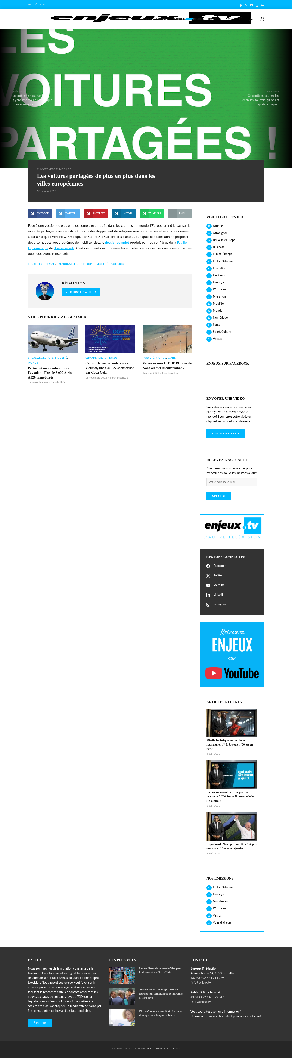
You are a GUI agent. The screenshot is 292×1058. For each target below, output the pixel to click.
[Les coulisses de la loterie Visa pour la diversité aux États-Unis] (122, 975)
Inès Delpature (170, 373)
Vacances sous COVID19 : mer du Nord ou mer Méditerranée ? (167, 365)
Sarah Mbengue (119, 377)
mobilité (102, 264)
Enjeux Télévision (156, 1048)
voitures (117, 264)
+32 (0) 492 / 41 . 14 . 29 (207, 978)
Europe (88, 264)
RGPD (176, 1048)
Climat (49, 264)
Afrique (178, 19)
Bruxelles (35, 264)
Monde (196, 19)
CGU (169, 1048)
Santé (172, 358)
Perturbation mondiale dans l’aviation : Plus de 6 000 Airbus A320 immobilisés (51, 372)
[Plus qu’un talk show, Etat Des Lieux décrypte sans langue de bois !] (122, 1017)
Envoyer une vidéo (225, 433)
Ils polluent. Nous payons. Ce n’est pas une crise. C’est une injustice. (231, 846)
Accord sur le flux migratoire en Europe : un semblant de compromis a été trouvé (161, 993)
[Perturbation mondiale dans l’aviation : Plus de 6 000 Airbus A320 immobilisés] (53, 339)
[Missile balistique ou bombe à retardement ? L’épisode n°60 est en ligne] (231, 723)
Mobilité (235, 19)
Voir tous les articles (81, 292)
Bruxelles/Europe (151, 19)
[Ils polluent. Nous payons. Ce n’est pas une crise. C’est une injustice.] (231, 826)
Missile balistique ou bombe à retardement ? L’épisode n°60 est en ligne (229, 744)
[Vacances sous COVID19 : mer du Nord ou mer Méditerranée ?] (167, 339)
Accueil (96, 19)
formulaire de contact (218, 1016)
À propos (40, 1023)
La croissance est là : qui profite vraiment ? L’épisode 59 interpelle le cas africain (230, 796)
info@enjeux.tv (200, 982)
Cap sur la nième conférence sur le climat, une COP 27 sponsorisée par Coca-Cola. (109, 367)
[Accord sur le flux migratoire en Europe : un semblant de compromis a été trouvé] (122, 996)
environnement (69, 264)
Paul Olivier (59, 382)
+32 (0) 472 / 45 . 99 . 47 (207, 997)
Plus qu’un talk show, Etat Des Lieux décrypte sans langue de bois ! (161, 1013)
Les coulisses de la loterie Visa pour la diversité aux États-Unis (160, 970)
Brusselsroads (64, 248)
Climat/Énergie (47, 169)
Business (214, 19)
